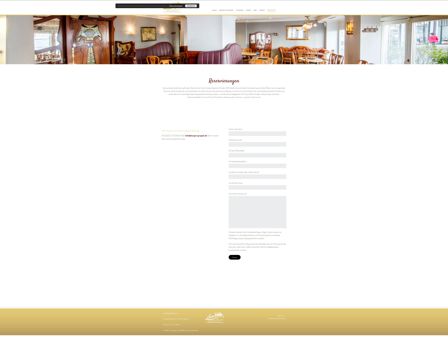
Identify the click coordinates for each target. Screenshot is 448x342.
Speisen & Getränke (226, 10)
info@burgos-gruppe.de (196, 135)
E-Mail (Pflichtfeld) (236, 150)
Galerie (262, 10)
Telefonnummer (235, 140)
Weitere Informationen (175, 6)
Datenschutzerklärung (276, 318)
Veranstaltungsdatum (238, 161)
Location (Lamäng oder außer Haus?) (244, 172)
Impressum (281, 316)
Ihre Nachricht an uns (238, 193)
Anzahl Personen (236, 183)
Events (248, 10)
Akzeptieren (191, 6)
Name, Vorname (235, 129)
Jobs (255, 10)
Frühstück (239, 10)
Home (214, 10)
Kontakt (271, 10)
